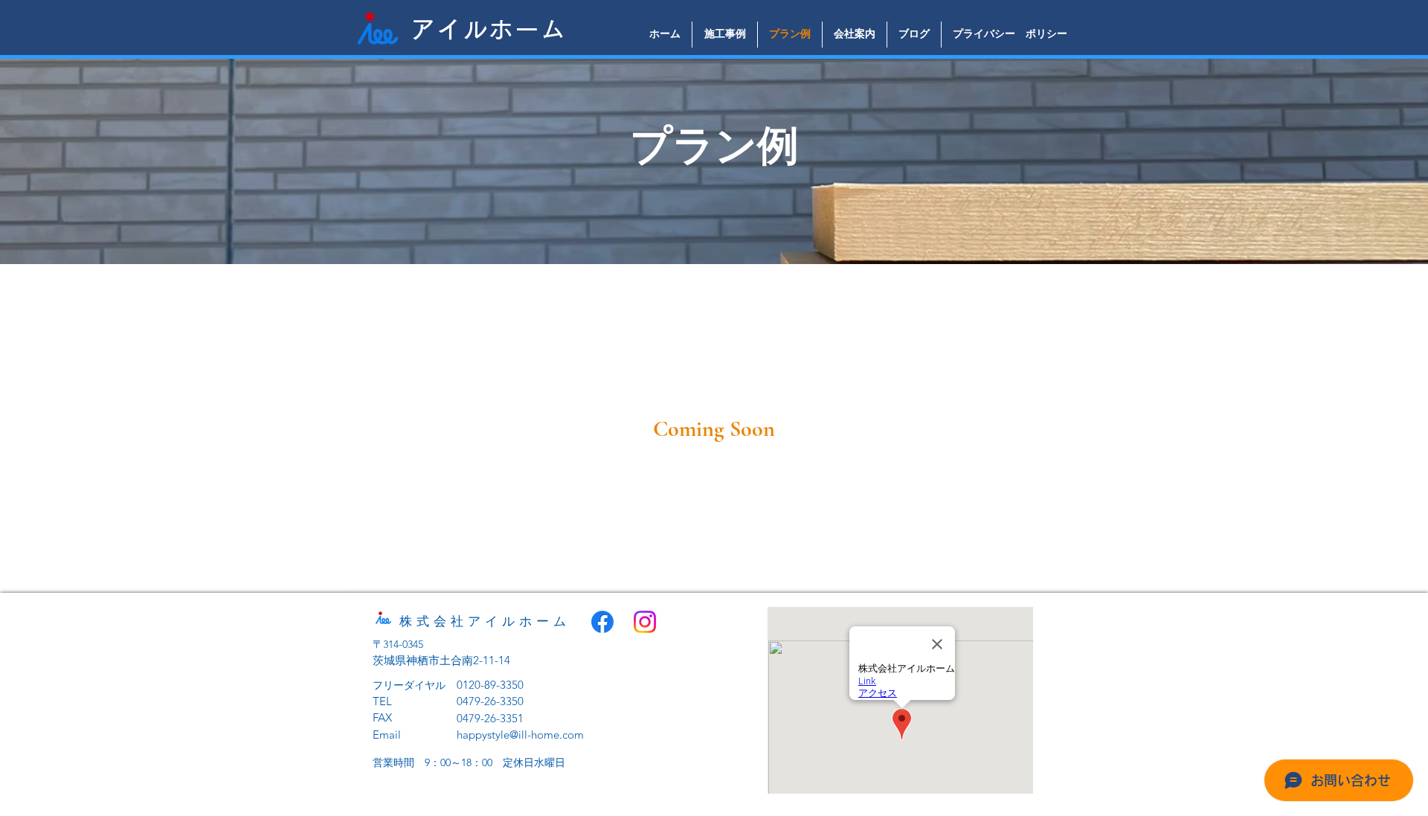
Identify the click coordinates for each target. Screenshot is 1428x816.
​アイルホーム (488, 29)
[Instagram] (645, 622)
